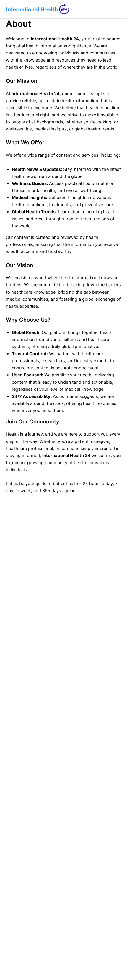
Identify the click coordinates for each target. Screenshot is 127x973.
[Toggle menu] (116, 9)
